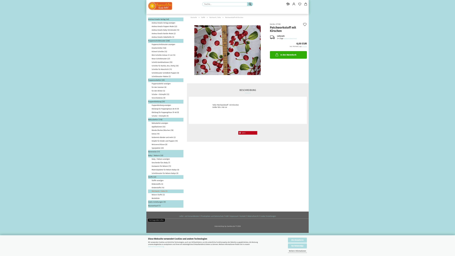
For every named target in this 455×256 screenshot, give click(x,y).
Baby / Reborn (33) (155, 155)
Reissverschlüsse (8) (159, 145)
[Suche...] (250, 4)
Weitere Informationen (297, 251)
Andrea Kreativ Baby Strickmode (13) (165, 30)
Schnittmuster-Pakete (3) (161, 76)
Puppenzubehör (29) (156, 80)
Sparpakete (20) (158, 148)
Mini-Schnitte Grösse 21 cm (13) (163, 55)
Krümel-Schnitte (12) (159, 52)
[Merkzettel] (300, 4)
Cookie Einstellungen (268, 216)
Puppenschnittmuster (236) (159, 41)
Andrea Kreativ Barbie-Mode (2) (164, 34)
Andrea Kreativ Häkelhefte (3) (163, 37)
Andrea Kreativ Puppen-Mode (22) (164, 26)
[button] (288, 4)
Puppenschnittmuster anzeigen (163, 44)
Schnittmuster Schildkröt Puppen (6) (165, 73)
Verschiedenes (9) (158, 98)
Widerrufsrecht (253, 216)
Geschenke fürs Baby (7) (161, 163)
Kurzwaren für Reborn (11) (161, 166)
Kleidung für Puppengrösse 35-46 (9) (165, 112)
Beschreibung (247, 90)
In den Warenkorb (288, 55)
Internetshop (219, 226)
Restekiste (156, 198)
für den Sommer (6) (159, 87)
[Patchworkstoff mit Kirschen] (227, 50)
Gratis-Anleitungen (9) (157, 202)
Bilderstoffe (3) (157, 184)
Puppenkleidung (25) (156, 102)
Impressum (234, 216)
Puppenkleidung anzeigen (161, 105)
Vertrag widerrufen (156, 220)
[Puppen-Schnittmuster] (161, 6)
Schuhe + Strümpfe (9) (160, 116)
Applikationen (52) (158, 127)
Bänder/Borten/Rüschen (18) (162, 130)
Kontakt (243, 216)
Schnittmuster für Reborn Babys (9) (165, 173)
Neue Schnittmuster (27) (161, 59)
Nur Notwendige (297, 246)
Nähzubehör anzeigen (160, 123)
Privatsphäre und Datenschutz (212, 216)
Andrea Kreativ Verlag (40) (158, 19)
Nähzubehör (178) (155, 120)
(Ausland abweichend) (290, 38)
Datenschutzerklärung (156, 246)
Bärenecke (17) (154, 152)
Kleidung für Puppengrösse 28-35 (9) (165, 109)
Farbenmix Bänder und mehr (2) (164, 137)
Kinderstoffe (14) (158, 188)
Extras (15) (155, 134)
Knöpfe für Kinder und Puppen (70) (165, 141)
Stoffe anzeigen (158, 181)
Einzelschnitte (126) (159, 48)
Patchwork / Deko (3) (159, 191)
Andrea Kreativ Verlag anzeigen (163, 23)
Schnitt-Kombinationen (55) (162, 62)
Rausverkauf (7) (154, 206)
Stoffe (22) (152, 177)
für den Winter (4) (158, 91)
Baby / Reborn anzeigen (161, 159)
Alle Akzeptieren (297, 240)
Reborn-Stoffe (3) (158, 195)
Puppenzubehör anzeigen (161, 84)
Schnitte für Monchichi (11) (162, 69)
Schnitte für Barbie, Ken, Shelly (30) (165, 66)
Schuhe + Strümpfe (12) (160, 94)
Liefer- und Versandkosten (189, 216)
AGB (226, 216)
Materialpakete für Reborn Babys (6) (165, 170)
